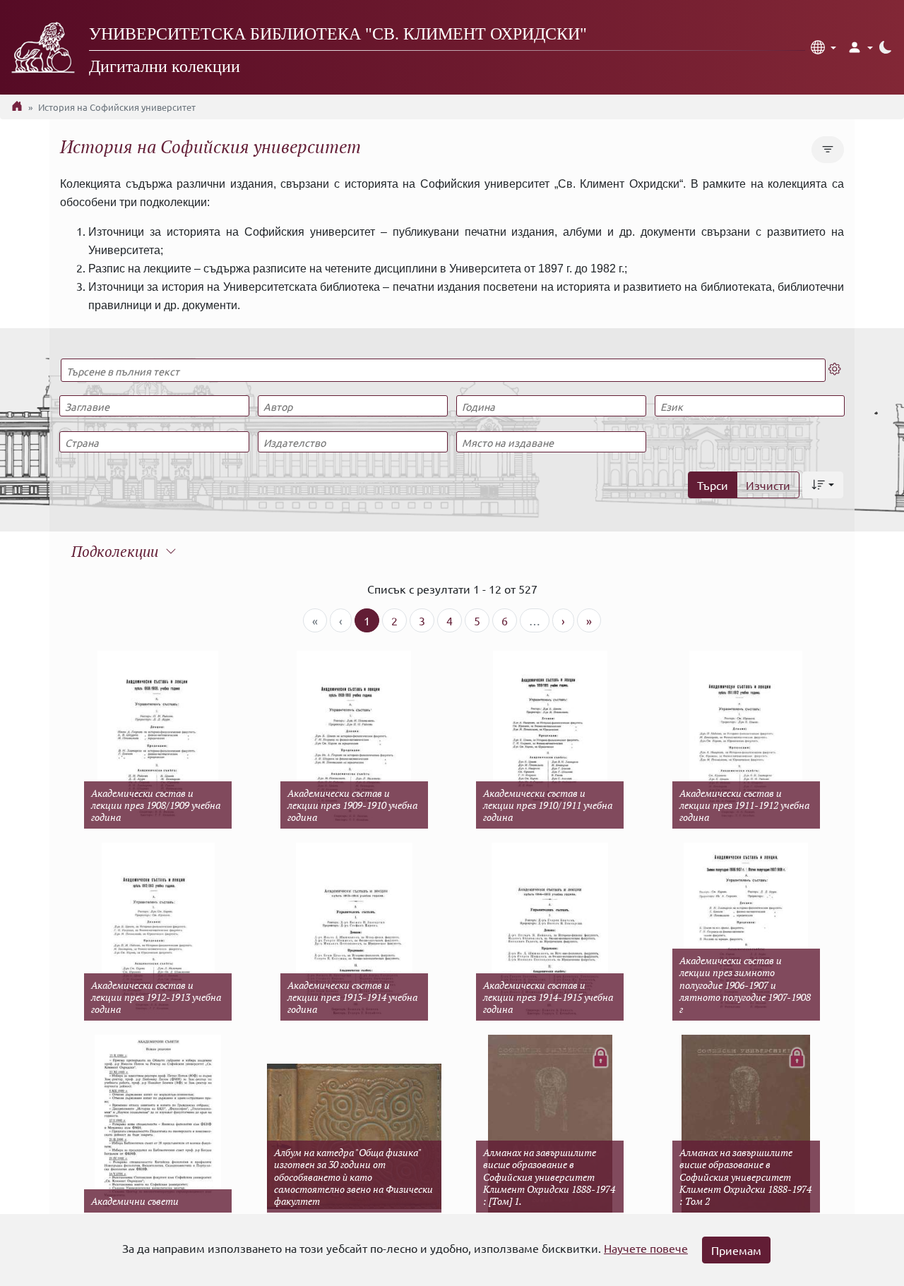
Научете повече (646, 1248)
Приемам (736, 1250)
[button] (823, 47)
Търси (712, 485)
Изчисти (768, 485)
